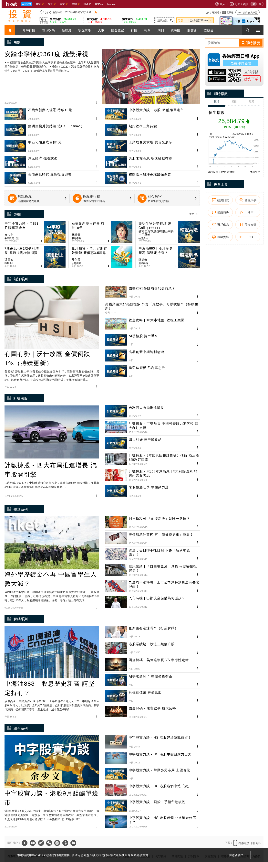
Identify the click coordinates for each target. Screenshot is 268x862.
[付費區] (26, 4)
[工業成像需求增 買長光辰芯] (152, 144)
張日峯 (9, 259)
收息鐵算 (76, 263)
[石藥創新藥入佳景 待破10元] (52, 114)
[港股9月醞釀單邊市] (152, 114)
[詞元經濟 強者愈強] (52, 161)
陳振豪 (143, 259)
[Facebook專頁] (24, 843)
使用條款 (128, 855)
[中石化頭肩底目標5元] (52, 144)
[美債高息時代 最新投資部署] (52, 177)
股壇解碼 (143, 263)
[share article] (41, 240)
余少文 (9, 234)
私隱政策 (113, 855)
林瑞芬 (76, 234)
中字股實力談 (12, 238)
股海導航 (76, 238)
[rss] (96, 12)
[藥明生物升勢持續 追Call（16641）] (52, 128)
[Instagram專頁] (57, 843)
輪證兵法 (143, 238)
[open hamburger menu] (258, 30)
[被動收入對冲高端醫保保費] (152, 177)
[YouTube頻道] (33, 843)
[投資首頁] (10, 30)
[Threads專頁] (65, 843)
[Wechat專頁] (49, 843)
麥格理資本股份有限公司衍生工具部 (156, 232)
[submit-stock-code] (171, 20)
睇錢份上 (9, 263)
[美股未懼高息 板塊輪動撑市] (152, 161)
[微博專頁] (41, 843)
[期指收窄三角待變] (152, 128)
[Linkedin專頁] (73, 843)
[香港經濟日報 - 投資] (19, 16)
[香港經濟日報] (12, 4)
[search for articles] (247, 30)
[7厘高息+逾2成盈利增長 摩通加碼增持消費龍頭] (35, 257)
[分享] (97, 102)
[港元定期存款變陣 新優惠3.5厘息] (102, 257)
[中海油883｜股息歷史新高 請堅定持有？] (169, 257)
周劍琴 (76, 259)
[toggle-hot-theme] (211, 20)
